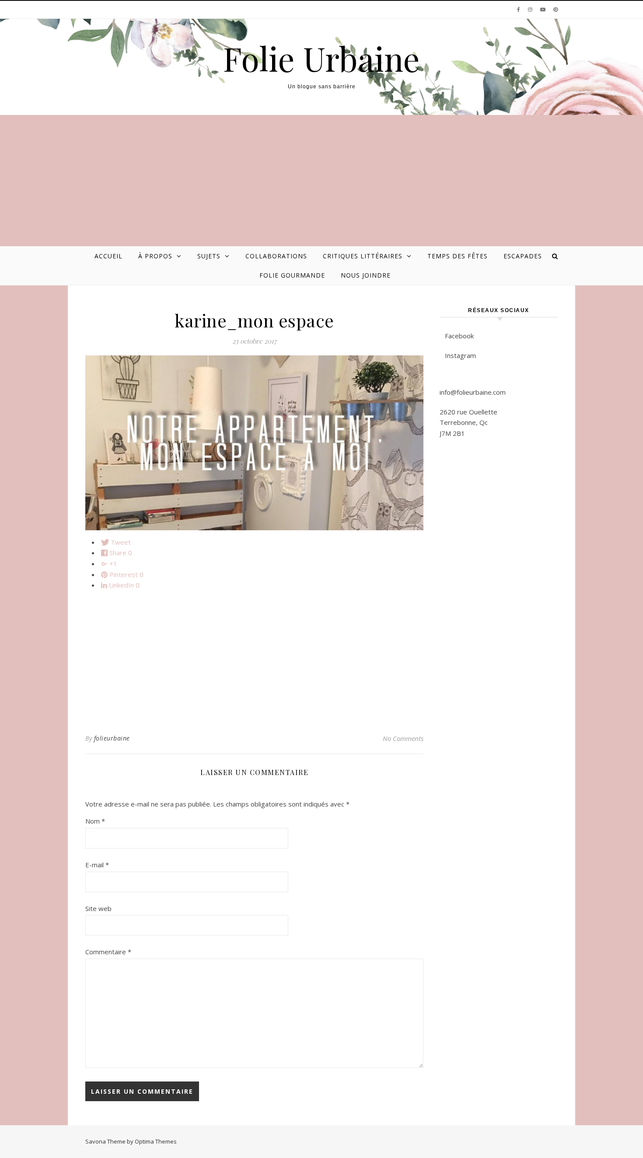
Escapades (522, 256)
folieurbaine (112, 738)
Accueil (108, 256)
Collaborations (276, 256)
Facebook (459, 335)
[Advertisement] (321, 180)
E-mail (97, 864)
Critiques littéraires (362, 256)
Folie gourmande (292, 275)
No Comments (403, 738)
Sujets (208, 256)
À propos (155, 256)
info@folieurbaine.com (473, 392)
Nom (95, 821)
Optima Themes (156, 1141)
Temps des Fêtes (457, 256)
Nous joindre (366, 275)
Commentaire (108, 951)
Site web (98, 908)
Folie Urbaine (321, 58)
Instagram (460, 355)
